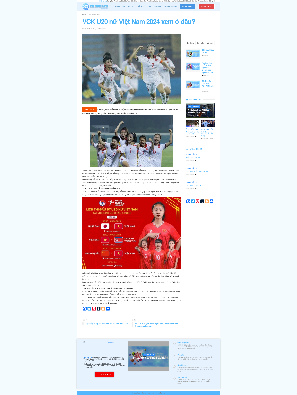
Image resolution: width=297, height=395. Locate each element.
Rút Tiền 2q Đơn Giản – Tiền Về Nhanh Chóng (207, 85)
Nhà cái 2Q (88, 357)
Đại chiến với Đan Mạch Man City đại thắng (207, 134)
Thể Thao (141, 6)
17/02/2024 (190, 161)
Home (84, 14)
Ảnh (149, 6)
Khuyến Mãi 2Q (170, 6)
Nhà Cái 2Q (120, 6)
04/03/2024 (86, 29)
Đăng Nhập (187, 6)
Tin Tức (130, 6)
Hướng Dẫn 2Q (192, 154)
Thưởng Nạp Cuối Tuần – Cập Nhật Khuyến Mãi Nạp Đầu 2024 (207, 68)
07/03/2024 (192, 115)
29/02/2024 (147, 363)
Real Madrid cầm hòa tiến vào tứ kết (192, 133)
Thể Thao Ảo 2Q (193, 157)
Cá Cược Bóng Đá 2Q (208, 51)
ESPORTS (157, 6)
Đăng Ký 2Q (206, 6)
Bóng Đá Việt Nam (94, 14)
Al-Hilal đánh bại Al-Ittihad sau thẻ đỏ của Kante (198, 111)
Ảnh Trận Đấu (193, 106)
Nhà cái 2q (89, 109)
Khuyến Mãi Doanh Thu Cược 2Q (149, 358)
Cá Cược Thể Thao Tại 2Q (197, 171)
